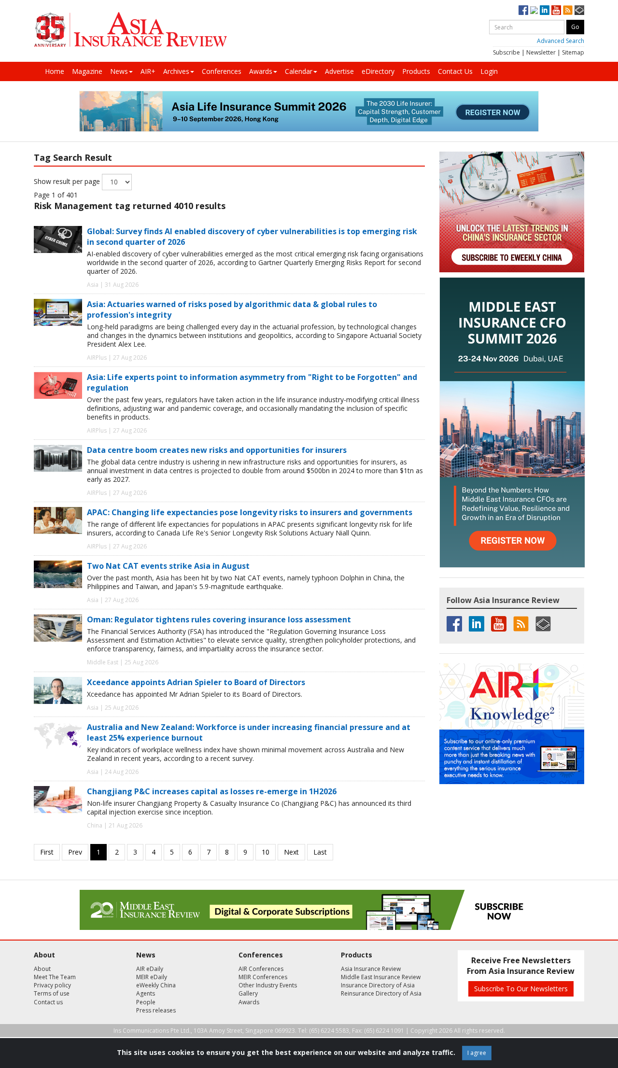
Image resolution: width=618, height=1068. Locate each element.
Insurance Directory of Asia (378, 985)
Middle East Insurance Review (381, 977)
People (145, 1002)
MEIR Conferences (263, 977)
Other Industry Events (268, 985)
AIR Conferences (261, 969)
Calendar (298, 71)
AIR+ (147, 71)
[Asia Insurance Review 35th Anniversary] (130, 29)
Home (54, 71)
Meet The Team (55, 977)
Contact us (48, 1002)
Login (489, 71)
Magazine (87, 71)
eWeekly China (156, 985)
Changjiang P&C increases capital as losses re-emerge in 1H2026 (212, 791)
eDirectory (378, 71)
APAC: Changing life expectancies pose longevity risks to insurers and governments (249, 512)
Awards (260, 71)
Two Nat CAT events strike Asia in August (168, 566)
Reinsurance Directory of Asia (381, 993)
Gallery (248, 993)
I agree (476, 1053)
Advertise (339, 71)
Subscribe (506, 52)
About (42, 969)
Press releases (156, 1010)
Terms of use (52, 993)
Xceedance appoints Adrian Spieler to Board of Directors (196, 682)
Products (416, 71)
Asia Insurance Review (371, 969)
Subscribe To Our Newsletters (521, 988)
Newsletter (541, 52)
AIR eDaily (149, 969)
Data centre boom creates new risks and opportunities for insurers (217, 450)
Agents (145, 993)
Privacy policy (52, 985)
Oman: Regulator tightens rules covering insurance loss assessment (219, 619)
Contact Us (455, 71)
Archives (176, 71)
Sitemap (573, 52)
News (119, 71)
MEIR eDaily (151, 977)
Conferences (221, 71)
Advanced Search (560, 41)
